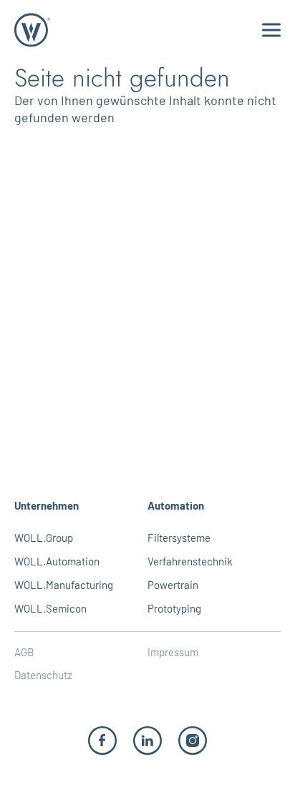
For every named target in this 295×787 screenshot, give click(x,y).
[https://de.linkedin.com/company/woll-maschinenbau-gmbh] (147, 739)
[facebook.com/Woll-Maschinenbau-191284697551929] (102, 739)
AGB (24, 651)
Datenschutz (43, 674)
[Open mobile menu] (271, 30)
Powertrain (173, 584)
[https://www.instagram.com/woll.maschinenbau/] (192, 739)
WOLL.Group (43, 537)
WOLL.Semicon (50, 608)
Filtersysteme (179, 537)
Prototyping (174, 608)
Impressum (173, 651)
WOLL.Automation (57, 561)
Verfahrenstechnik (190, 561)
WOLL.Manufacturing (63, 584)
